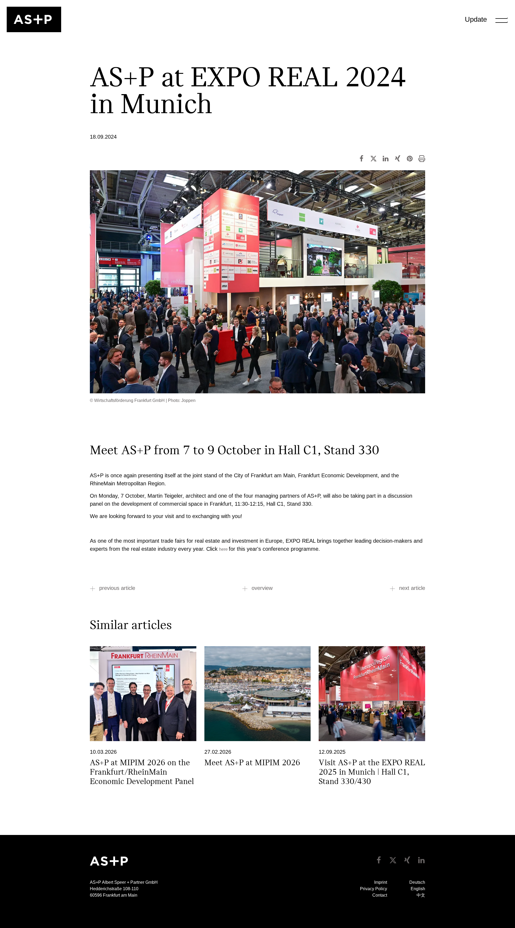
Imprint (380, 882)
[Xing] (397, 158)
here (224, 549)
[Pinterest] (409, 158)
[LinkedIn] (385, 158)
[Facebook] (361, 158)
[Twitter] (373, 158)
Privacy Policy (373, 888)
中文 (421, 895)
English (418, 888)
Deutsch (417, 882)
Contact (379, 895)
